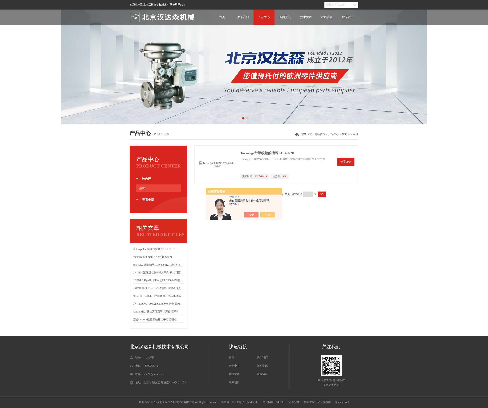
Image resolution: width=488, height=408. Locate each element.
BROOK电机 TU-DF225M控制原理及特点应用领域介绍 (158, 288)
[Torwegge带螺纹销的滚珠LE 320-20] (217, 164)
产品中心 (264, 17)
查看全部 (148, 199)
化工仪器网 (324, 402)
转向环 (346, 134)
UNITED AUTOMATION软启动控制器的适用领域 (158, 303)
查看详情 (345, 161)
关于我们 (243, 17)
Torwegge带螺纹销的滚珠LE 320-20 (267, 153)
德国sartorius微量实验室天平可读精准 (155, 319)
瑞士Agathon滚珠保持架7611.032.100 (154, 249)
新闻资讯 (285, 17)
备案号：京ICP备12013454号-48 (239, 402)
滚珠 (142, 188)
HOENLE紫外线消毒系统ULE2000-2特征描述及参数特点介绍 (158, 280)
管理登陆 (294, 402)
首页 (222, 17)
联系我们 (348, 17)
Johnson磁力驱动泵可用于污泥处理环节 (156, 311)
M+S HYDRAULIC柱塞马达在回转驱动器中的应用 (158, 296)
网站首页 (320, 134)
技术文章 (306, 17)
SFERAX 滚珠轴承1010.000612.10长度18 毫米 (158, 264)
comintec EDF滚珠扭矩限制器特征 (152, 257)
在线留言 (327, 17)
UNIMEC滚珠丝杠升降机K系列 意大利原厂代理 (158, 272)
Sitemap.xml (342, 402)
